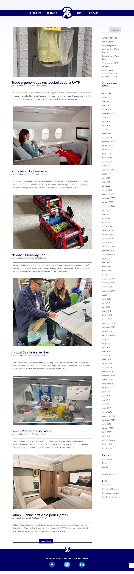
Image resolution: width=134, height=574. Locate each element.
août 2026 (106, 97)
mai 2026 (106, 101)
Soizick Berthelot (21, 85)
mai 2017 (106, 400)
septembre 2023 (108, 169)
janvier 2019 (107, 319)
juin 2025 (106, 125)
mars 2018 (106, 359)
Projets (44, 85)
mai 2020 (106, 262)
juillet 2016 (106, 424)
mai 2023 (106, 182)
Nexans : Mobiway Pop (28, 254)
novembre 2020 (108, 250)
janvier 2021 (107, 242)
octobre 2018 (107, 331)
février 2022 (107, 222)
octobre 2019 (107, 286)
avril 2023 (106, 186)
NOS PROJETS (35, 13)
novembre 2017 (108, 375)
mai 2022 (106, 214)
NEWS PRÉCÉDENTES (46, 541)
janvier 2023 (107, 190)
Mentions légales (81, 558)
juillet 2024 (106, 153)
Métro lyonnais (108, 41)
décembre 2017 (108, 371)
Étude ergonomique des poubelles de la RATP (45, 82)
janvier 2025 (107, 137)
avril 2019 (106, 307)
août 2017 (106, 387)
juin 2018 (106, 347)
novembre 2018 (108, 327)
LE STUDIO (52, 13)
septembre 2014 (108, 440)
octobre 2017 (107, 379)
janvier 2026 (107, 109)
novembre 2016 (108, 420)
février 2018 (107, 363)
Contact (67, 558)
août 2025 (106, 117)
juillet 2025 (106, 121)
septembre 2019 (108, 291)
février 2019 (107, 315)
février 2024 (107, 157)
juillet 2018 (106, 343)
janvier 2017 (107, 412)
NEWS (80, 13)
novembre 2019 (108, 282)
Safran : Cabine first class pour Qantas (39, 514)
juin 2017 (106, 396)
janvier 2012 (107, 448)
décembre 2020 (108, 246)
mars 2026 (106, 105)
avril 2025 (106, 129)
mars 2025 (106, 133)
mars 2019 (106, 311)
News (104, 463)
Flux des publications (110, 489)
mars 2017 (106, 408)
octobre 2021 (107, 234)
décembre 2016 (108, 416)
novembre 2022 (108, 198)
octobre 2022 (107, 202)
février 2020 (107, 270)
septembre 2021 (108, 238)
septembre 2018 (108, 335)
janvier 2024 (107, 161)
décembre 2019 (108, 279)
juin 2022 (106, 210)
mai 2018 (106, 351)
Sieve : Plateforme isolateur (31, 430)
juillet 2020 (106, 258)
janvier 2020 (107, 274)
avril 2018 (106, 355)
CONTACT (93, 13)
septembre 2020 (108, 254)
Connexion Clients (54, 558)
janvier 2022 (107, 226)
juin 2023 (106, 178)
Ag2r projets (107, 459)
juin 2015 (106, 436)
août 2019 (106, 295)
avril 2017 (106, 403)
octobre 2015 (107, 428)
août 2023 (106, 174)
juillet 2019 (106, 299)
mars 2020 (106, 266)
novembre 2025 (108, 113)
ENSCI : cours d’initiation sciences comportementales (110, 73)
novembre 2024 (108, 141)
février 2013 (107, 444)
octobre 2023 (107, 165)
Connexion (106, 484)
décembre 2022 (108, 194)
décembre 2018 (108, 323)
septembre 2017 (108, 383)
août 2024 (106, 149)
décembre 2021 (108, 230)
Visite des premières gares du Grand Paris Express (110, 48)
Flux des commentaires (111, 493)
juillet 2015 (106, 432)
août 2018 (106, 339)
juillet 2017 (106, 391)
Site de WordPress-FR (110, 497)
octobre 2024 (107, 145)
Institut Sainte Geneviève (30, 352)
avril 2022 (106, 218)
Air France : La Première (29, 170)
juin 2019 (106, 303)
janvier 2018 (107, 367)
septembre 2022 (108, 206)
